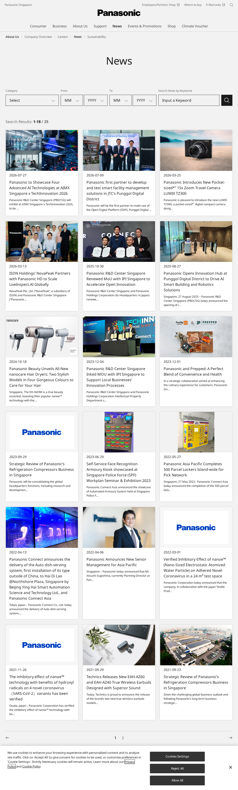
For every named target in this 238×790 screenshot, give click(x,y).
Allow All (177, 780)
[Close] (230, 767)
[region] (119, 768)
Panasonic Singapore (18, 5)
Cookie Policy (31, 766)
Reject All (177, 768)
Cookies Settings (177, 756)
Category (11, 91)
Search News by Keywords (175, 91)
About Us (12, 37)
